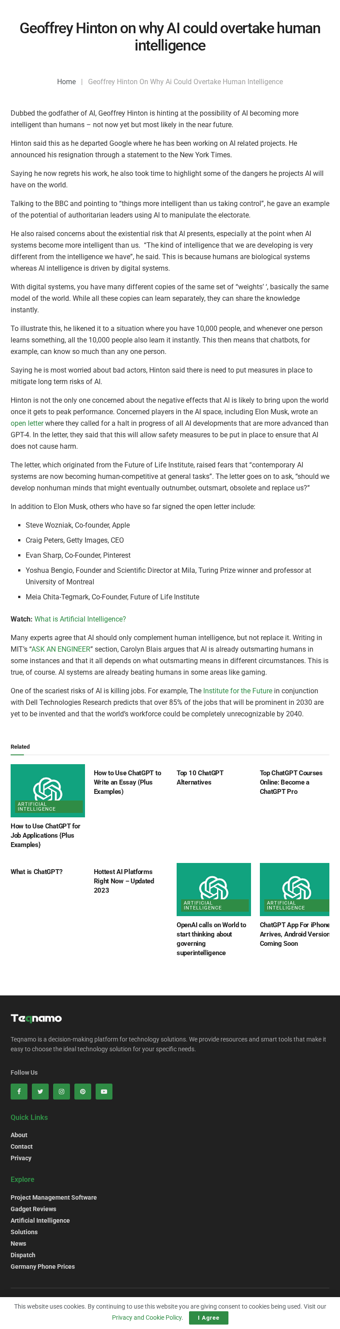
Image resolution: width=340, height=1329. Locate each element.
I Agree (209, 1317)
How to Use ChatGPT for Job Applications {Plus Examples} (45, 835)
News (18, 1243)
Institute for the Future (237, 691)
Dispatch (23, 1255)
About (19, 1135)
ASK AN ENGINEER (60, 649)
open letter (27, 423)
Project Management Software (54, 1197)
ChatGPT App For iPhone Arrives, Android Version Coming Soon (295, 934)
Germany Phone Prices (43, 1266)
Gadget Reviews (33, 1208)
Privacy (21, 1158)
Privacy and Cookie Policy (147, 1317)
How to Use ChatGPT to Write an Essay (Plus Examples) (127, 782)
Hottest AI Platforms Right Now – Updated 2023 (124, 881)
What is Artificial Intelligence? (80, 619)
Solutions (24, 1232)
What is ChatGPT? (36, 872)
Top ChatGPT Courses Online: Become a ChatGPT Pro (291, 782)
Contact (22, 1146)
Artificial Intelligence (37, 806)
